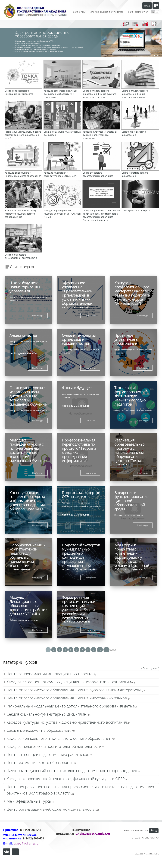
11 (106, 649)
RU (152, 12)
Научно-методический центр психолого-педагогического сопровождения (71, 770)
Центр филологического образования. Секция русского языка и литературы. (74, 689)
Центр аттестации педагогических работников (47, 754)
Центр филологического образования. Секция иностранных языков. (67, 698)
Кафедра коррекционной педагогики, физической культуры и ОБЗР (65, 778)
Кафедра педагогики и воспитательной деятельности (53, 746)
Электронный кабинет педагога (106, 11)
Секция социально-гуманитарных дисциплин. (46, 714)
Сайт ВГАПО (79, 11)
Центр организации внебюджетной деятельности (50, 809)
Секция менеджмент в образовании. (38, 730)
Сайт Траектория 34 (138, 11)
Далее (113, 649)
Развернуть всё (151, 668)
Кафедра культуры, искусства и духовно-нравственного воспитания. (67, 722)
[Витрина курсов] (156, 5)
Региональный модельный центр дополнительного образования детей (70, 706)
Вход (147, 5)
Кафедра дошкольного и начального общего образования (58, 738)
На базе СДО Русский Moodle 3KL (146, 854)
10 (100, 649)
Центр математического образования (40, 762)
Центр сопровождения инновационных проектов (50, 673)
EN (157, 12)
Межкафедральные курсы (29, 801)
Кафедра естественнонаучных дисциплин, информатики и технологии (68, 681)
